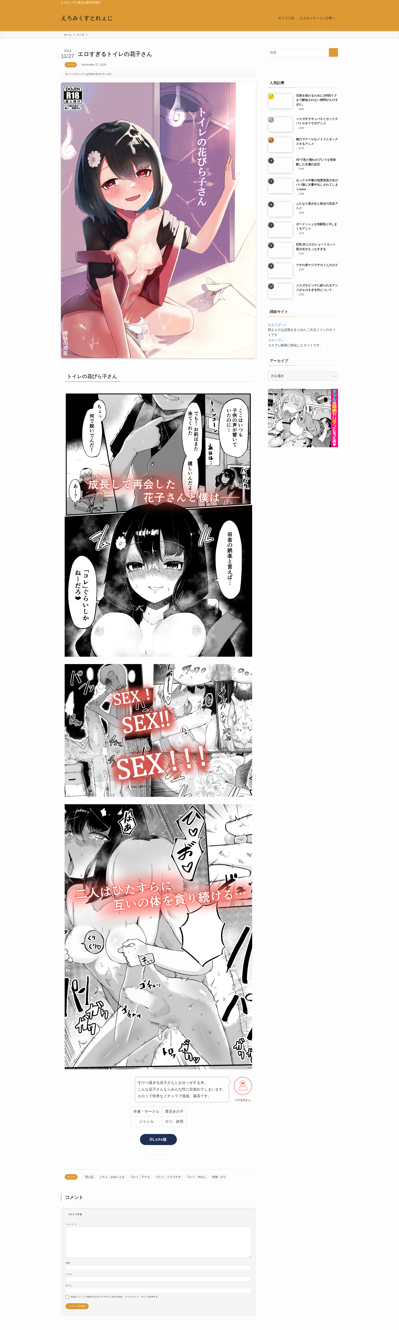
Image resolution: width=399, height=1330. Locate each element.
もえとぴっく (277, 324)
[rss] (329, 2)
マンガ (71, 64)
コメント (71, 1224)
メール (69, 1274)
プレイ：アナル (140, 1177)
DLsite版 (158, 1139)
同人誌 (89, 1177)
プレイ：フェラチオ (168, 1177)
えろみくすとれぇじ (87, 18)
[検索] (335, 2)
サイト (69, 1286)
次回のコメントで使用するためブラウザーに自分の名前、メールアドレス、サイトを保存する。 (115, 1297)
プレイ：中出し (196, 1177)
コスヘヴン (276, 340)
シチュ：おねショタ (112, 1177)
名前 (68, 1263)
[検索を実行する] (333, 52)
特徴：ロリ (219, 1177)
